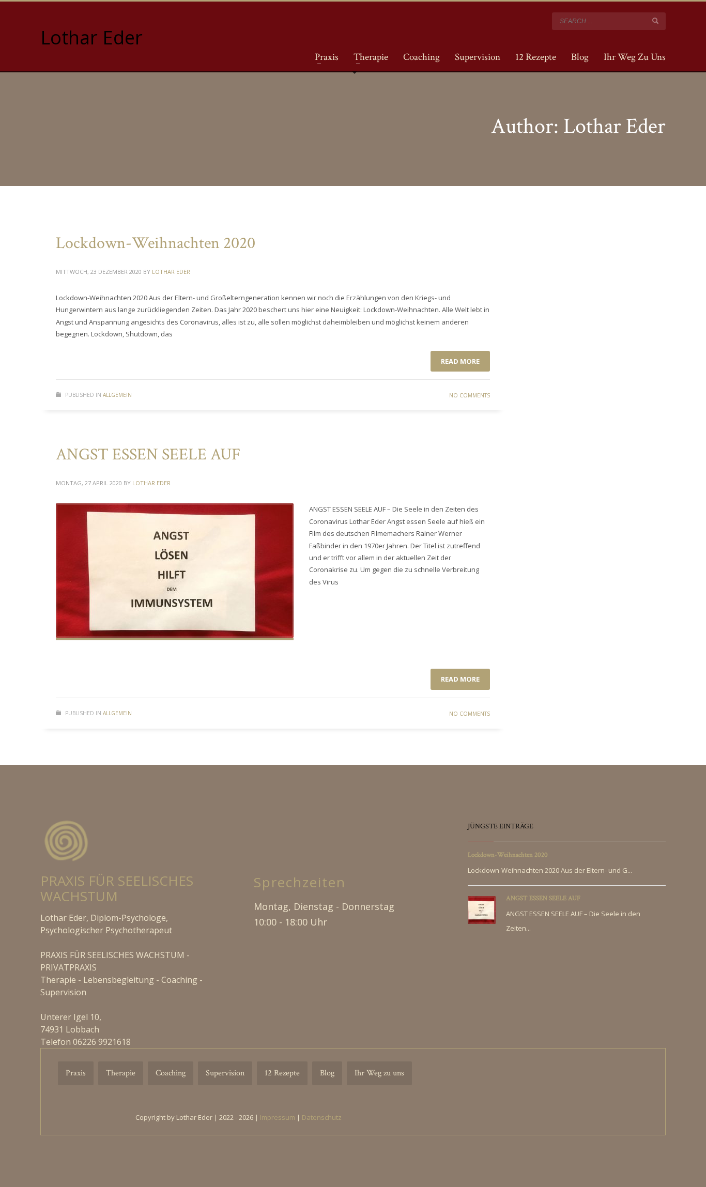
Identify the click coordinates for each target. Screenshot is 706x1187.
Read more (460, 361)
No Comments (469, 395)
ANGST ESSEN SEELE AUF (148, 454)
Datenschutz (322, 1117)
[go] (655, 20)
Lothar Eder (171, 271)
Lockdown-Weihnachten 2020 (155, 243)
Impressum (277, 1117)
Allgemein (117, 394)
